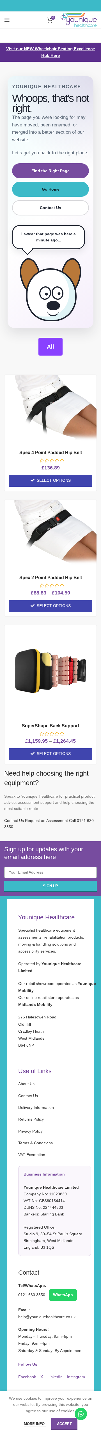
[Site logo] (79, 19)
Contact (28, 1272)
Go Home (50, 189)
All (50, 347)
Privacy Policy (30, 1131)
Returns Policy (31, 1119)
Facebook (27, 1377)
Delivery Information (36, 1107)
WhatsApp (63, 1294)
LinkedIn (55, 1377)
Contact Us (50, 207)
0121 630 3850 (32, 1294)
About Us (26, 1084)
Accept (64, 1424)
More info (35, 1424)
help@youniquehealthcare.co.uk (46, 1317)
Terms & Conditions (35, 1143)
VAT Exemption (50, 1200)
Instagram (76, 1377)
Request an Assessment (46, 820)
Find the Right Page (50, 171)
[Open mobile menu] (7, 19)
